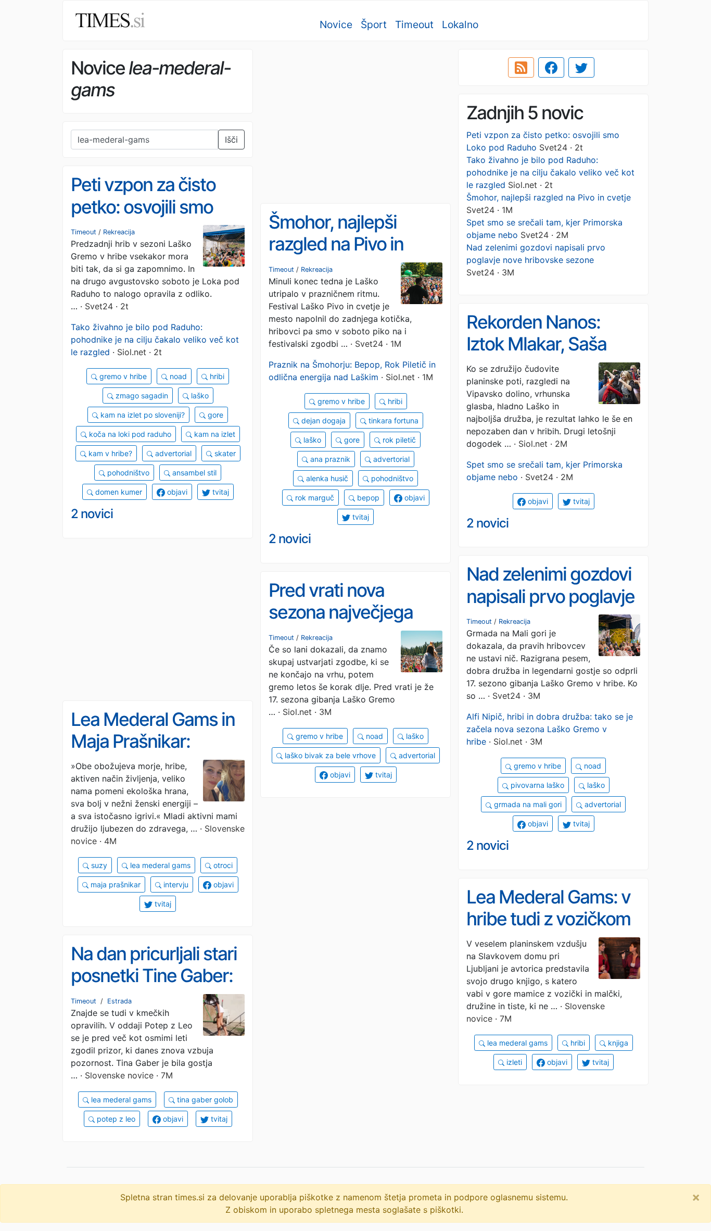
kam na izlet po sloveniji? (141, 414)
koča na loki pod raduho (129, 434)
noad (177, 376)
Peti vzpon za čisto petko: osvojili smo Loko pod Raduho (143, 206)
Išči (231, 139)
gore (214, 414)
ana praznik (329, 459)
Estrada (119, 1001)
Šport (374, 24)
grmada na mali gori (527, 804)
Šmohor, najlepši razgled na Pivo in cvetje (548, 197)
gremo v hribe (122, 376)
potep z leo (115, 1118)
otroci (222, 865)
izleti (513, 1062)
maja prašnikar (114, 884)
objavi (176, 491)
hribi (216, 376)
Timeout (414, 24)
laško (199, 395)
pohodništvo (127, 472)
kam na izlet (213, 434)
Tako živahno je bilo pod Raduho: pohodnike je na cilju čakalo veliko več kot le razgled (550, 172)
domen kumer (117, 491)
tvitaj (219, 491)
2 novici (92, 513)
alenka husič (326, 478)
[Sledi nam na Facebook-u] (551, 67)
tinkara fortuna (392, 420)
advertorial (172, 453)
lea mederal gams (159, 865)
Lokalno (460, 24)
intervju (174, 884)
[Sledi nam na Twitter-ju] (581, 67)
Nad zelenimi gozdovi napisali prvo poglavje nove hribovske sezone (550, 607)
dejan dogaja (322, 420)
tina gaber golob (204, 1099)
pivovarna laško (536, 785)
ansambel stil (193, 472)
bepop (367, 497)
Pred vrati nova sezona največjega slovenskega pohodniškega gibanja (354, 623)
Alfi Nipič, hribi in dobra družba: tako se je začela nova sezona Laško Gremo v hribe (549, 729)
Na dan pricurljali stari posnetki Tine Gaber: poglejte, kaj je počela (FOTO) (154, 987)
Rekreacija (119, 232)
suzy (98, 865)
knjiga (617, 1042)
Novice (336, 24)
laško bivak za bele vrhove (329, 755)
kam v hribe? (109, 453)
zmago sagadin (140, 395)
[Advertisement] (355, 122)
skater (224, 453)
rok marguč (313, 497)
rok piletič (398, 439)
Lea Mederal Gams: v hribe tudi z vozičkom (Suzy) (548, 919)
